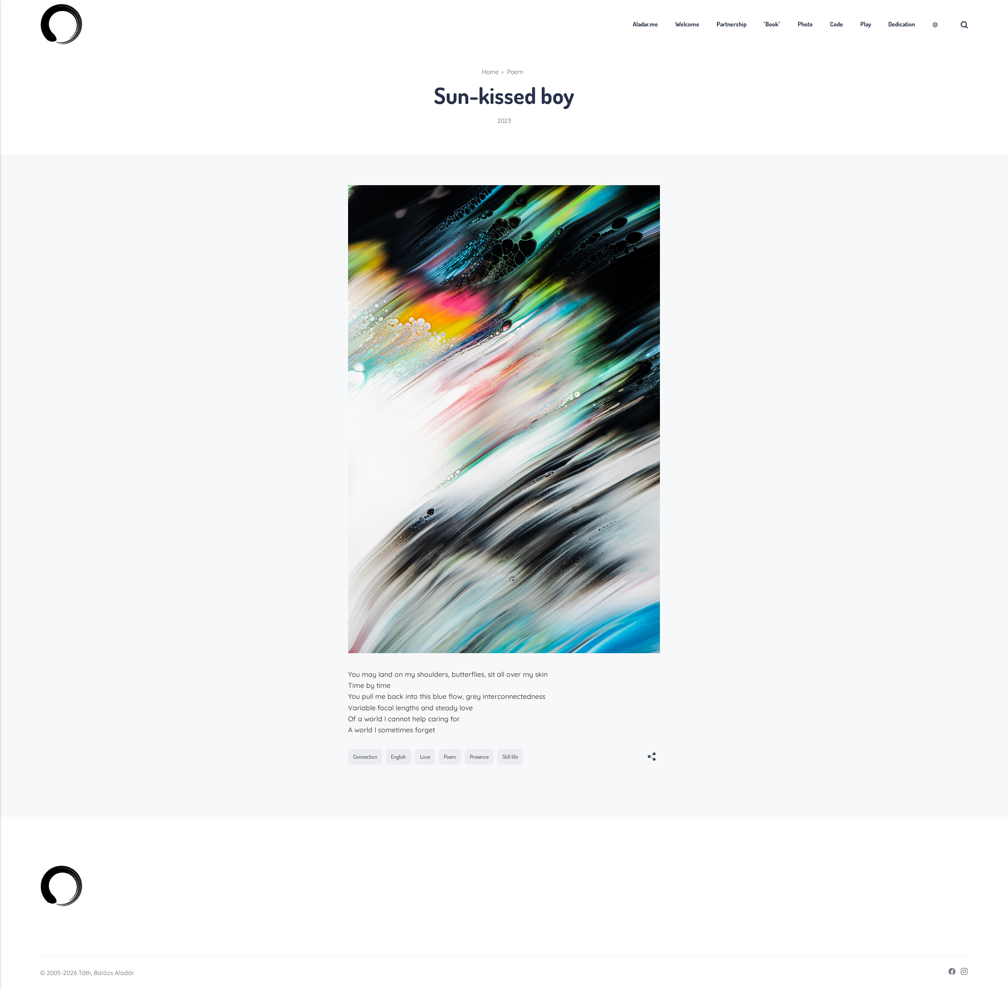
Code (836, 24)
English (398, 756)
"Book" (771, 24)
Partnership (732, 24)
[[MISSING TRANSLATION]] (652, 757)
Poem (450, 756)
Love (425, 756)
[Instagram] (962, 973)
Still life (510, 756)
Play (865, 24)
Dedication (901, 24)
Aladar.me (645, 24)
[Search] (964, 24)
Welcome (687, 24)
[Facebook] (949, 973)
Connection (365, 756)
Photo (805, 24)
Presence (479, 756)
